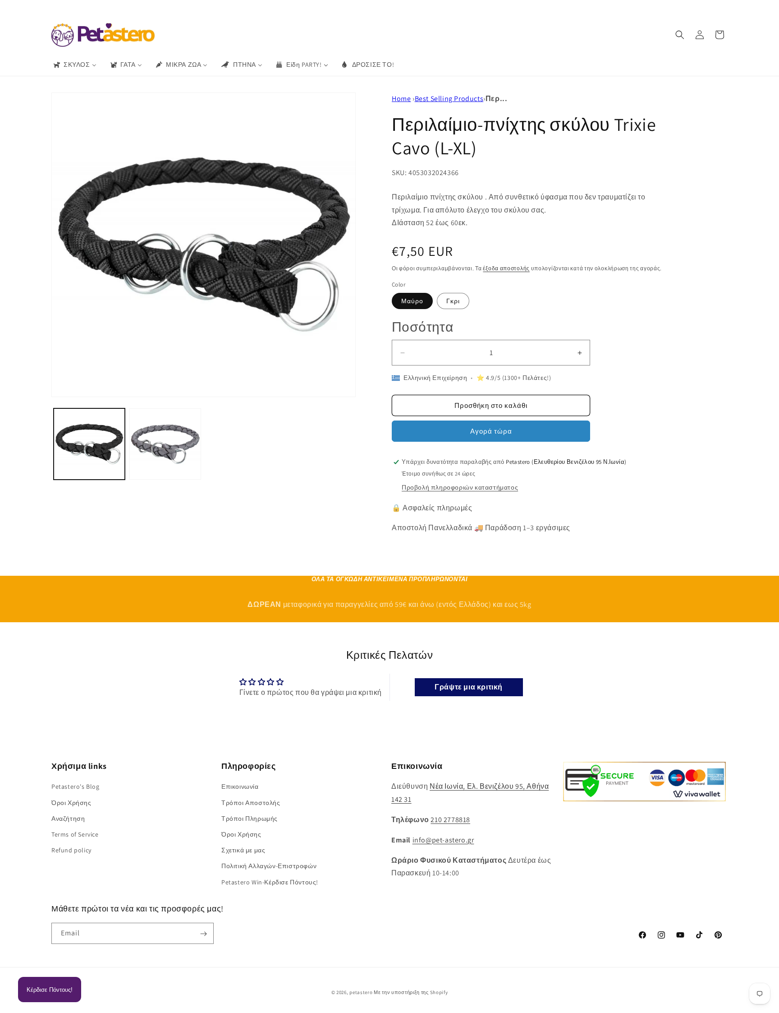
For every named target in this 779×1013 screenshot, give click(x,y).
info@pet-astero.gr (443, 839)
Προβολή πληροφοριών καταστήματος (460, 487)
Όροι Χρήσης (71, 802)
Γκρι (453, 301)
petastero (360, 992)
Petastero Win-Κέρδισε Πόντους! (269, 882)
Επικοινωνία (240, 786)
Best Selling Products (449, 98)
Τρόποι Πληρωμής (249, 818)
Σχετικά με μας (243, 850)
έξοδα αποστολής (506, 268)
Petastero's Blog (75, 786)
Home (401, 98)
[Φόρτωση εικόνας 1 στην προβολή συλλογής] (89, 444)
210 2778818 (450, 819)
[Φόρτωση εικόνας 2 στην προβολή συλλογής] (165, 444)
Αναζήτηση (68, 818)
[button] (680, 35)
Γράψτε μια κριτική (469, 687)
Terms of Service (75, 834)
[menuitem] (74, 64)
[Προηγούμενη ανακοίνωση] (257, 8)
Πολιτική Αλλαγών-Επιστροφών (268, 866)
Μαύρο (412, 301)
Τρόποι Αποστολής (250, 802)
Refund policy (71, 850)
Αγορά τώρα (491, 431)
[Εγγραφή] (203, 933)
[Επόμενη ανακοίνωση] (522, 8)
